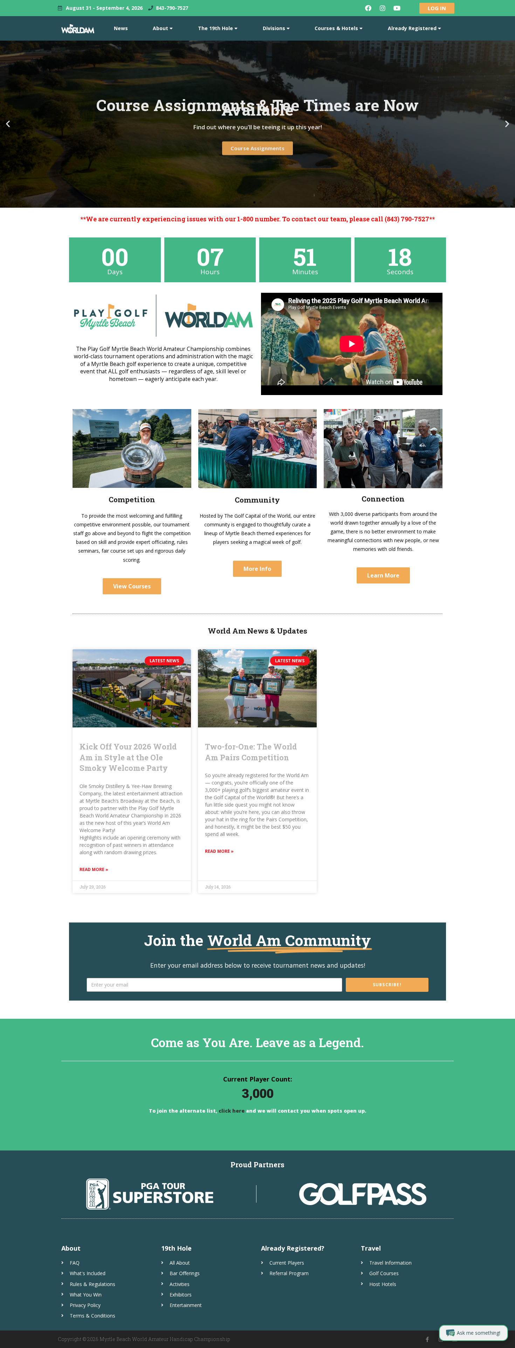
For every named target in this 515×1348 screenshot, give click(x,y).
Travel (371, 1248)
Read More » (94, 869)
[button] (254, 202)
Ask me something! (478, 1332)
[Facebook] (368, 8)
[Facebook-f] (427, 1339)
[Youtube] (397, 8)
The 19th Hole (215, 28)
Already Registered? (292, 1248)
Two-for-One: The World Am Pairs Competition (251, 751)
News (121, 28)
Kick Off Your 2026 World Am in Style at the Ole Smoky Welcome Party (128, 757)
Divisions (274, 28)
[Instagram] (382, 8)
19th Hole (176, 1248)
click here (231, 1110)
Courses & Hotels (336, 28)
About (160, 28)
